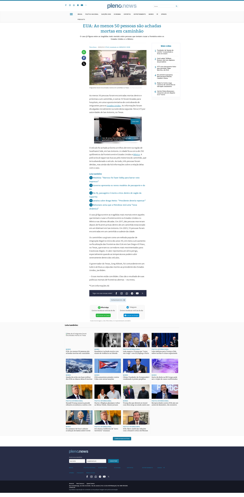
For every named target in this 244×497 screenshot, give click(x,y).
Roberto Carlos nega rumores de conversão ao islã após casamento (166, 84)
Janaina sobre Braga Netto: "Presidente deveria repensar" (119, 200)
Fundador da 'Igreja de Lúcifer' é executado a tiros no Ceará (165, 52)
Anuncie (71, 483)
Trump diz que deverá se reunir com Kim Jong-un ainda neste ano (136, 404)
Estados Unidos (114, 105)
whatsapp (73, 5)
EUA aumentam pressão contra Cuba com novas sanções (106, 378)
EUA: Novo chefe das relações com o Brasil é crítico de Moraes (135, 430)
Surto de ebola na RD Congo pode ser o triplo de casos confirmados (164, 378)
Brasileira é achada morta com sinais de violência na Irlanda (106, 352)
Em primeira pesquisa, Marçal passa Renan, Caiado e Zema (165, 76)
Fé (157, 14)
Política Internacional (131, 349)
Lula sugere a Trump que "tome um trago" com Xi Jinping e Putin (136, 352)
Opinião (164, 14)
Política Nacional (91, 14)
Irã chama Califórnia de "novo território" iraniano (106, 430)
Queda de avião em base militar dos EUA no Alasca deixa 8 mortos (79, 378)
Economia (117, 14)
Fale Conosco (80, 483)
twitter (85, 5)
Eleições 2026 (106, 14)
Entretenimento (140, 14)
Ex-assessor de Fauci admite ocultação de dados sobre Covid (78, 430)
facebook (65, 5)
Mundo (151, 14)
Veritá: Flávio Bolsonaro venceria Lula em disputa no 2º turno (166, 92)
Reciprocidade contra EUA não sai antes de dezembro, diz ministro (165, 404)
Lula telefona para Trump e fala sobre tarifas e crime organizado (164, 352)
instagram (69, 5)
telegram (77, 5)
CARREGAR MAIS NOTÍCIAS (122, 438)
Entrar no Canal (104, 315)
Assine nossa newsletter (75, 457)
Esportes (127, 14)
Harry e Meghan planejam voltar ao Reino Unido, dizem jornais (107, 404)
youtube (81, 5)
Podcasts (81, 19)
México (136, 154)
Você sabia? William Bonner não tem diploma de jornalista (166, 60)
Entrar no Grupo (132, 315)
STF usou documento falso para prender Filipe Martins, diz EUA (166, 68)
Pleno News (122, 6)
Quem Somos (91, 483)
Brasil (80, 14)
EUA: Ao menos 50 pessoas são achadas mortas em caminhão (78, 352)
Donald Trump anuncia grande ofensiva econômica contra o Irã (78, 404)
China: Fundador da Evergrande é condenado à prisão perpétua (136, 378)
